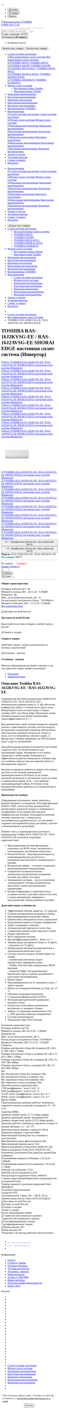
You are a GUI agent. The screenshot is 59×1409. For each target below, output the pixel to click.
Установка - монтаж (18, 1271)
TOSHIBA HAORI (40, 65)
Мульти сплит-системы (26, 280)
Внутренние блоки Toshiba (28, 88)
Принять (29, 1405)
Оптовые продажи (17, 1265)
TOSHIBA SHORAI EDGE (28, 243)
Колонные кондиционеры (28, 294)
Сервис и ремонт (17, 217)
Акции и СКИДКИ (18, 1277)
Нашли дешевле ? (10, 566)
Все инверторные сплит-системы (29, 58)
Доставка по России (18, 1268)
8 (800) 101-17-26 (10, 24)
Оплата (12, 16)
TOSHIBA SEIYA (39, 62)
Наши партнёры (16, 1280)
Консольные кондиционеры (29, 291)
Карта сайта (14, 1285)
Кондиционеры (16, 168)
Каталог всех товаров (19, 226)
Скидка (21, 563)
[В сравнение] (13, 577)
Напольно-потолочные (26, 289)
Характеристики (16, 676)
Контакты (13, 220)
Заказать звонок (18, 1248)
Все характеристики (12, 606)
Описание (13, 673)
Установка (13, 13)
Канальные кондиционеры (28, 283)
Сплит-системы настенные (28, 277)
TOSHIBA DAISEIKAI (26, 246)
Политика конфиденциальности (25, 1283)
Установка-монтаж (18, 214)
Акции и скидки (16, 211)
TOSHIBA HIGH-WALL (27, 240)
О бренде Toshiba (17, 1263)
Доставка (13, 9)
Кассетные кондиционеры (28, 286)
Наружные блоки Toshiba (27, 91)
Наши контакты (16, 1274)
